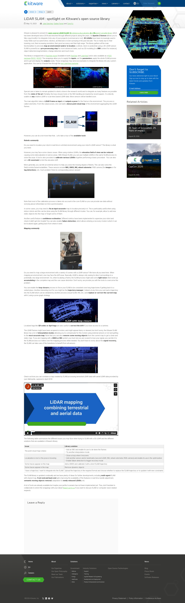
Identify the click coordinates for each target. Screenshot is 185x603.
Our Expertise (56, 568)
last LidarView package (69, 63)
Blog (146, 568)
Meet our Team (57, 574)
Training (86, 574)
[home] (26, 12)
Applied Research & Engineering (93, 576)
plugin (51, 56)
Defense (74, 571)
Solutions (80, 3)
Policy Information (136, 598)
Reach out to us (69, 488)
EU (138, 3)
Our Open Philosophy (59, 571)
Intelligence (75, 574)
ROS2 (39, 58)
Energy (73, 576)
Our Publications (57, 577)
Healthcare (75, 579)
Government (74, 568)
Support (86, 571)
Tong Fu (70, 24)
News (104, 3)
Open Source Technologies (118, 568)
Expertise (93, 3)
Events (147, 574)
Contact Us (33, 579)
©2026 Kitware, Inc (32, 598)
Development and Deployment (92, 579)
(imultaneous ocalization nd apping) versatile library (80, 33)
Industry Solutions (89, 568)
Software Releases (152, 577)
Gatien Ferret (59, 24)
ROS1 (34, 58)
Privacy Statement (119, 598)
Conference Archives (153, 598)
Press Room (149, 571)
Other (73, 582)
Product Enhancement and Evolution (94, 582)
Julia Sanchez (48, 24)
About (68, 3)
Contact (126, 3)
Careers (115, 3)
